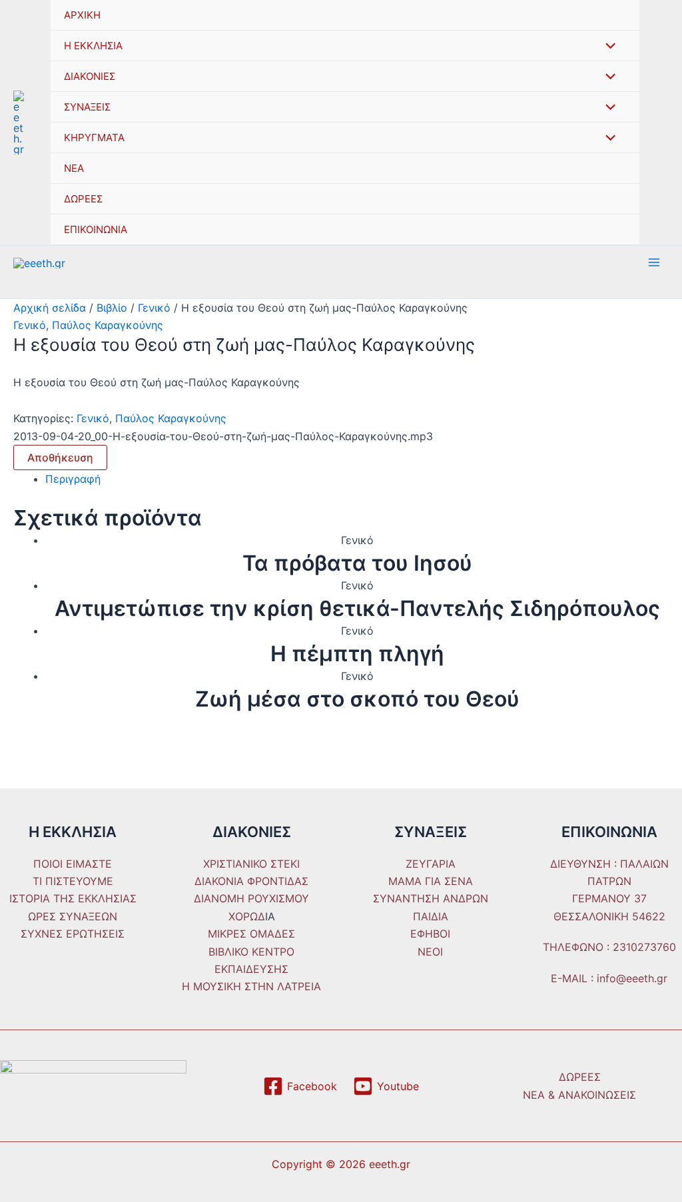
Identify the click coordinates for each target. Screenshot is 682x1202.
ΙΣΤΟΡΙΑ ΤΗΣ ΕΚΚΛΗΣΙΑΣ (73, 898)
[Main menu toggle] (654, 262)
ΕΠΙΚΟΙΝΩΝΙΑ (95, 229)
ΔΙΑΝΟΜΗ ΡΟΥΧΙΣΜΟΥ (251, 898)
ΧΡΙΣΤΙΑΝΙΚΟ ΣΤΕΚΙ (251, 863)
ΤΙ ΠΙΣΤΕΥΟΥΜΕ (73, 881)
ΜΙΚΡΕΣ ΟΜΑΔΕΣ (251, 933)
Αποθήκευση (60, 457)
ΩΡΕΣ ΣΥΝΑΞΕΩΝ (72, 916)
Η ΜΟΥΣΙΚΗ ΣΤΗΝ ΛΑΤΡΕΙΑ (251, 986)
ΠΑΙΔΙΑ (430, 916)
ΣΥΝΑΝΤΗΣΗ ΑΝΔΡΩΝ (430, 898)
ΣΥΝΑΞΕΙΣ (87, 107)
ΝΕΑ (74, 168)
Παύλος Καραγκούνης (107, 325)
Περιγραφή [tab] (73, 478)
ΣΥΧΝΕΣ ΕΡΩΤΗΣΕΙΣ (73, 933)
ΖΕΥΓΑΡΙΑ (431, 863)
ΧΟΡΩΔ (246, 916)
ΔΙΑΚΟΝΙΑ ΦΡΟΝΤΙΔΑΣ (251, 881)
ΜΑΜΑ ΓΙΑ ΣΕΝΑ (430, 881)
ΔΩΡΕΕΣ (83, 198)
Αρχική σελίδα (49, 307)
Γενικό (154, 307)
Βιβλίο (112, 307)
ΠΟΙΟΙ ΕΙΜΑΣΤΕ (72, 863)
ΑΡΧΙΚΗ (82, 15)
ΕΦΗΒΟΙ (430, 933)
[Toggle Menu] (607, 46)
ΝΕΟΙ (430, 951)
